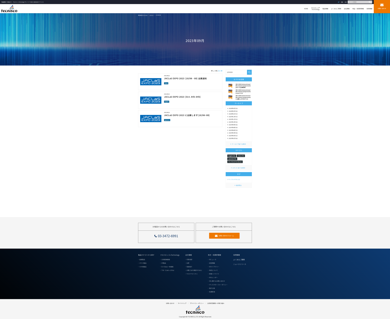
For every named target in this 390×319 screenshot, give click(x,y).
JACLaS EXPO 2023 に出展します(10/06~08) (187, 115)
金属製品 (142, 259)
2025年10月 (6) (233, 122)
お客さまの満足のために (194, 270)
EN (342, 2)
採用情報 (369, 9)
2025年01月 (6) (233, 138)
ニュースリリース (239, 264)
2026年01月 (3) (233, 114)
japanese (167, 120)
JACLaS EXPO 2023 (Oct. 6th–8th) (182, 96)
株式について (213, 270)
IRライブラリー (214, 267)
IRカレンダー (213, 277)
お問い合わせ (382, 8)
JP (338, 2)
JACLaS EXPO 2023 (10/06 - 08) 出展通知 (185, 78)
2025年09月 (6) (233, 125)
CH (346, 2)
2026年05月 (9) (233, 108)
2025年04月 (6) (233, 133)
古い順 (220, 71)
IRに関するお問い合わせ (217, 281)
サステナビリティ (192, 274)
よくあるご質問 (336, 9)
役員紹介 (189, 267)
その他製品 (142, 267)
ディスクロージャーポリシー (218, 285)
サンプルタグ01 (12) (234, 179)
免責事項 (212, 292)
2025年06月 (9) (233, 130)
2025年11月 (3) (233, 119)
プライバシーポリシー (197, 303)
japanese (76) (232, 159)
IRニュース (212, 259)
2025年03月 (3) (233, 136)
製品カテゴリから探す (146, 255)
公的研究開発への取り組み (215, 303)
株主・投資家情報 (358, 9)
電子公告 (212, 288)
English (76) (232, 156)
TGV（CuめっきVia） (168, 270)
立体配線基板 (165, 259)
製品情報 (325, 9)
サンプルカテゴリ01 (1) (235, 162)
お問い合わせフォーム (226, 236)
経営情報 (212, 263)
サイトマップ (182, 303)
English (167, 101)
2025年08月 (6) (233, 127)
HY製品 (163, 263)
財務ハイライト (214, 274)
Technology (315, 8)
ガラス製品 (142, 263)
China (166, 83)
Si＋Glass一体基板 (167, 267)
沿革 (187, 263)
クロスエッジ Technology (169, 255)
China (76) (241, 156)
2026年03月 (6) (233, 111)
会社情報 (347, 9)
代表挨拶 (189, 259)
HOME (306, 9)
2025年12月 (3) (233, 117)
